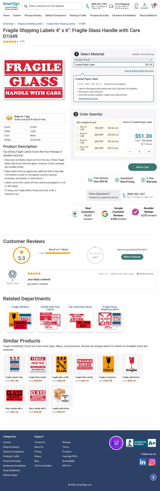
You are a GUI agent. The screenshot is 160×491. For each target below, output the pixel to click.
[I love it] (100, 254)
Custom (17, 15)
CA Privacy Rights (43, 465)
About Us (38, 447)
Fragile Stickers (20, 306)
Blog (36, 461)
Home (6, 15)
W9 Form (66, 465)
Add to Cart (142, 167)
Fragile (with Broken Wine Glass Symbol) (140, 377)
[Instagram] (152, 462)
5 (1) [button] (22, 41)
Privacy (38, 451)
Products (66, 451)
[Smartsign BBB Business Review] (141, 443)
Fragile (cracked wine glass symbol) (115, 377)
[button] (136, 6)
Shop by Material (148, 15)
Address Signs (10, 475)
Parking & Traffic (78, 15)
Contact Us (39, 442)
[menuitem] (6, 15)
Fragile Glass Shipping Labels (110, 308)
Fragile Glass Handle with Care (89, 377)
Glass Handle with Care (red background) (47, 408)
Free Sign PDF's (70, 456)
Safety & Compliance (55, 15)
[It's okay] (95, 254)
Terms (65, 447)
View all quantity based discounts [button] (139, 71)
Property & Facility (99, 15)
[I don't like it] (93, 254)
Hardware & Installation (124, 15)
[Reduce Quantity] (130, 152)
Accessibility (68, 461)
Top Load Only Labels (80, 306)
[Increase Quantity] (149, 152)
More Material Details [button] (88, 98)
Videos (37, 456)
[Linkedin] (143, 462)
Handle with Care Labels (50, 308)
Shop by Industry (33, 15)
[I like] (98, 254)
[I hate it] (90, 254)
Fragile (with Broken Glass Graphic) (67, 408)
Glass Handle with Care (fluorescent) (21, 408)
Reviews (66, 442)
